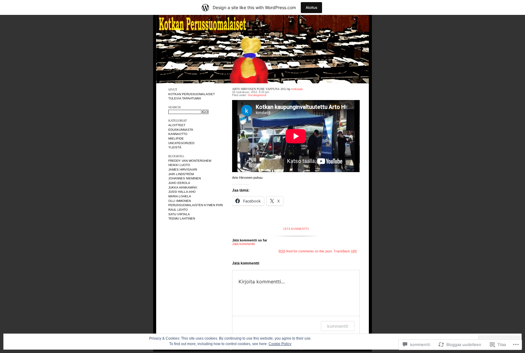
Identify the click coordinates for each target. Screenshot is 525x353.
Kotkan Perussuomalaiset (191, 94)
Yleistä (174, 147)
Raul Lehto (178, 209)
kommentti (337, 326)
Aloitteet (176, 125)
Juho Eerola (179, 183)
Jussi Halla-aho (182, 191)
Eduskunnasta (180, 129)
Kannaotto (177, 134)
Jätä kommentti (296, 228)
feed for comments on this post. (306, 251)
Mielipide (176, 138)
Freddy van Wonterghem (189, 160)
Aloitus (311, 7)
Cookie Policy (280, 344)
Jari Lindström (181, 174)
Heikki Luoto (179, 165)
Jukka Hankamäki (182, 187)
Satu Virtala (179, 214)
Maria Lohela (179, 196)
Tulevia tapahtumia (184, 98)
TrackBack (345, 251)
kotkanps (297, 89)
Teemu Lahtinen (181, 218)
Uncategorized (181, 143)
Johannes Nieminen (184, 178)
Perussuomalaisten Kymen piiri (195, 205)
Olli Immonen (179, 200)
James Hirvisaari (182, 169)
